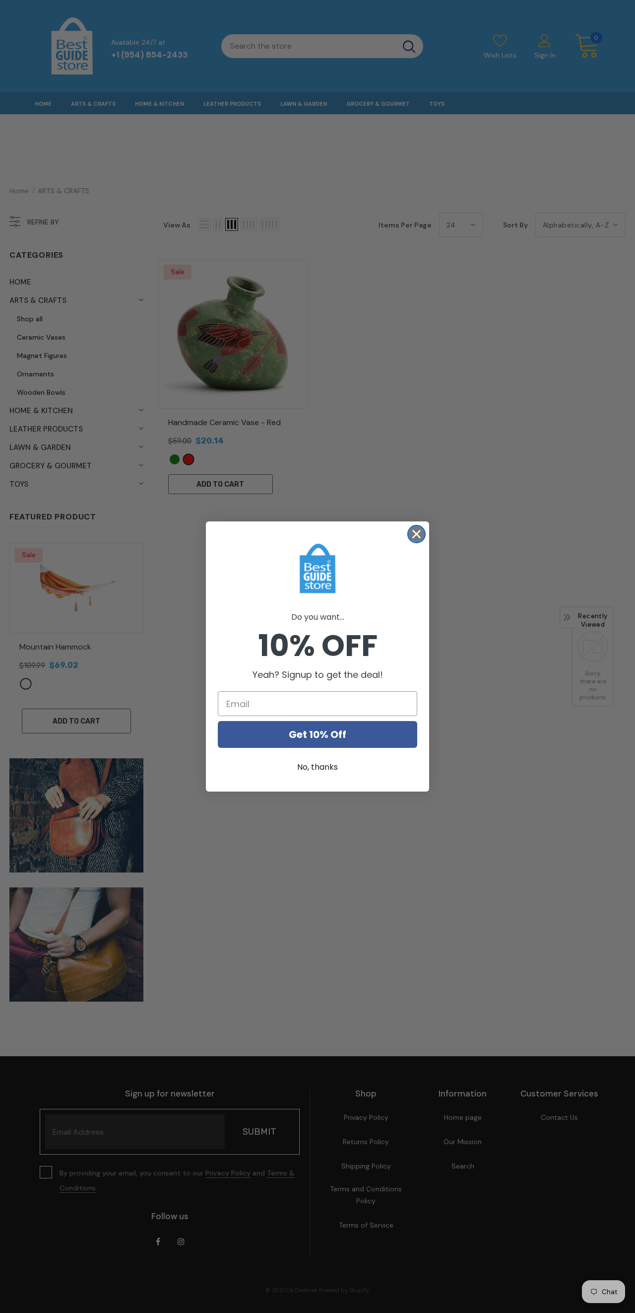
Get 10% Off (317, 734)
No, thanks (317, 767)
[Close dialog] (416, 534)
